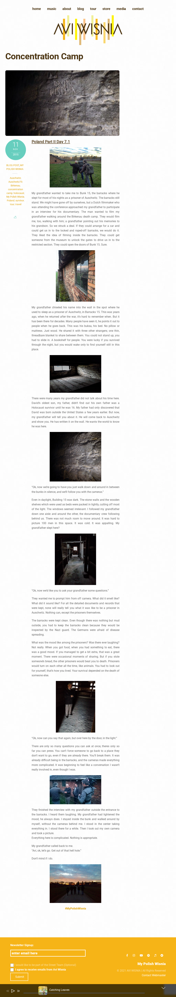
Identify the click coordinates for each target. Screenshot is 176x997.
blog (80, 9)
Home (36, 9)
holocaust (19, 193)
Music (51, 9)
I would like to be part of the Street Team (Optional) (45, 965)
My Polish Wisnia (15, 196)
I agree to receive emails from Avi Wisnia (40, 969)
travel (18, 204)
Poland (10, 200)
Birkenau (15, 185)
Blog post (12, 165)
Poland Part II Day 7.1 (51, 141)
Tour (93, 9)
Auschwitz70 (15, 181)
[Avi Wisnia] (88, 44)
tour (12, 204)
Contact (138, 9)
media (121, 9)
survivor (19, 200)
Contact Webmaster (154, 975)
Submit (19, 976)
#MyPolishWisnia (75, 908)
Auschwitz (15, 178)
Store (106, 9)
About (66, 9)
